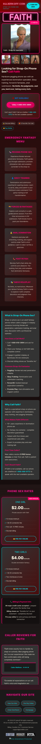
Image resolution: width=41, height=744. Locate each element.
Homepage (29, 710)
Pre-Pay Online (28, 703)
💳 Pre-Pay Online (20, 539)
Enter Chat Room (13, 710)
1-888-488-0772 (23, 471)
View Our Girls (12, 703)
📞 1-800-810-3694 (33, 5)
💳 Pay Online (7, 128)
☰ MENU (34, 22)
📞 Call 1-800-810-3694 (20, 105)
